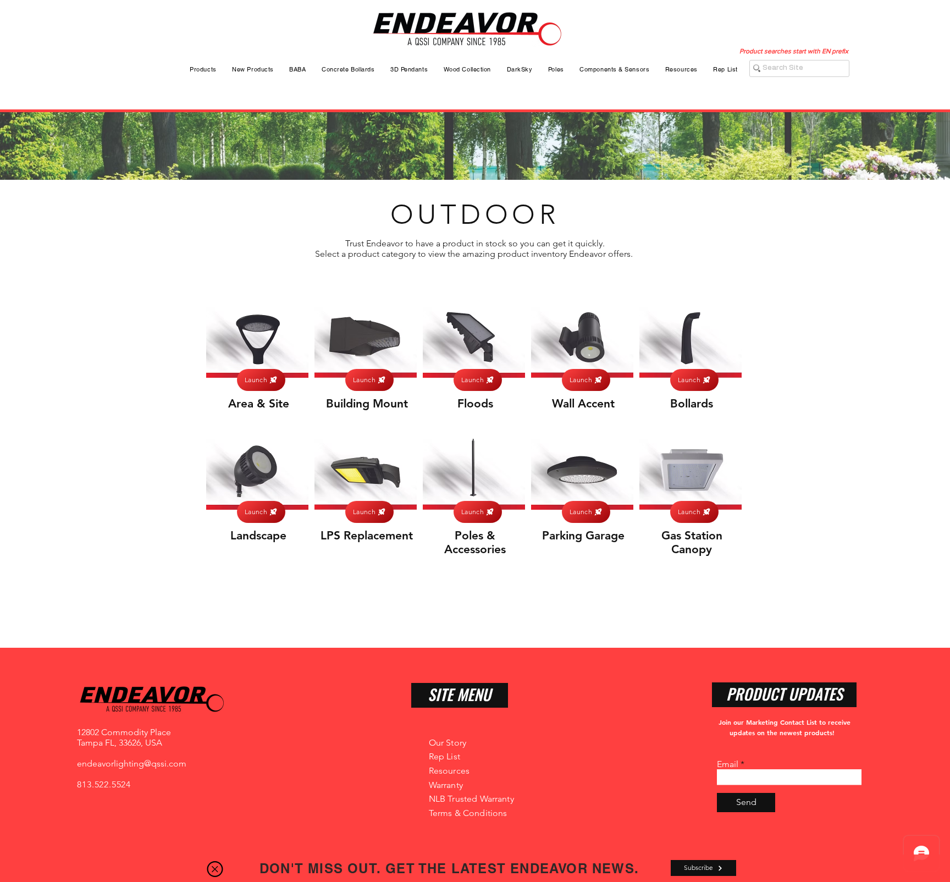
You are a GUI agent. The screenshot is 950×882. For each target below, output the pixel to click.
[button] (215, 869)
